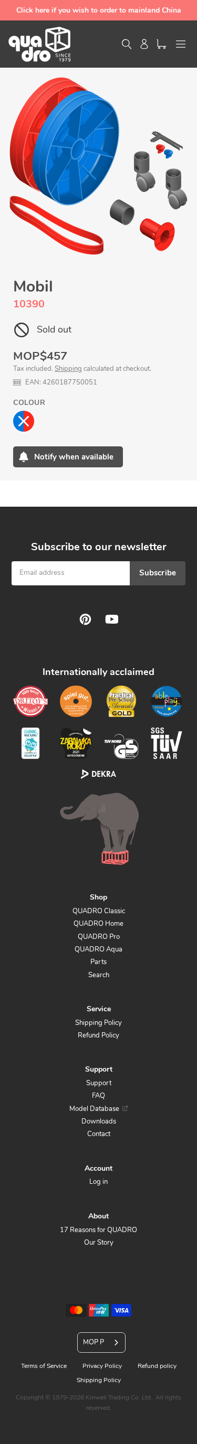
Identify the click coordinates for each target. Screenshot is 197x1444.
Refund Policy (98, 1035)
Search (98, 975)
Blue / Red (23, 421)
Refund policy (157, 1366)
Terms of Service (44, 1366)
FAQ (98, 1095)
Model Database (94, 1109)
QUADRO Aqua (98, 949)
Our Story (98, 1242)
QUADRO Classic (98, 911)
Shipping (68, 368)
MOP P (93, 1342)
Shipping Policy (98, 1023)
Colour (29, 403)
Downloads (98, 1121)
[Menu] (180, 44)
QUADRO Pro (99, 937)
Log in (98, 1181)
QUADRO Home (98, 923)
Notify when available (73, 457)
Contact (98, 1134)
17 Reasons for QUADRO (98, 1230)
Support (98, 1083)
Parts (98, 962)
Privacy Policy (102, 1366)
